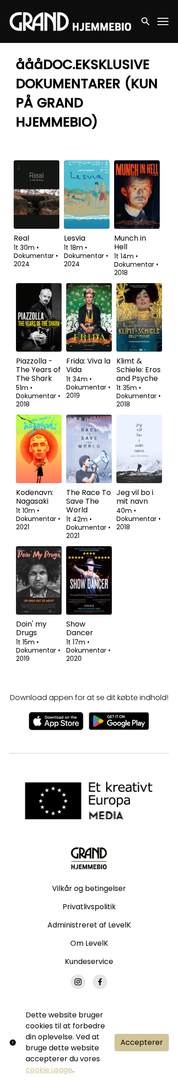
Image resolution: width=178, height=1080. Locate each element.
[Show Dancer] (89, 580)
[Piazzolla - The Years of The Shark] (39, 317)
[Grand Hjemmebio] (89, 858)
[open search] (146, 21)
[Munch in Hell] (137, 194)
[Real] (36, 194)
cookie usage (49, 1069)
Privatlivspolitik (89, 906)
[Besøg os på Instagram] (78, 982)
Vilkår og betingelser (89, 888)
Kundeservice (89, 961)
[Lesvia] (87, 194)
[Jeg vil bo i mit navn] (139, 449)
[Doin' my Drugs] (39, 580)
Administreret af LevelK (89, 925)
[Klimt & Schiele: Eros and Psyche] (139, 317)
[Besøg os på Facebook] (100, 982)
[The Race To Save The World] (89, 449)
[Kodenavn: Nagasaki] (39, 449)
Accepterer (141, 1042)
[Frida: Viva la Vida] (89, 317)
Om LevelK (89, 943)
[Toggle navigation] (163, 21)
